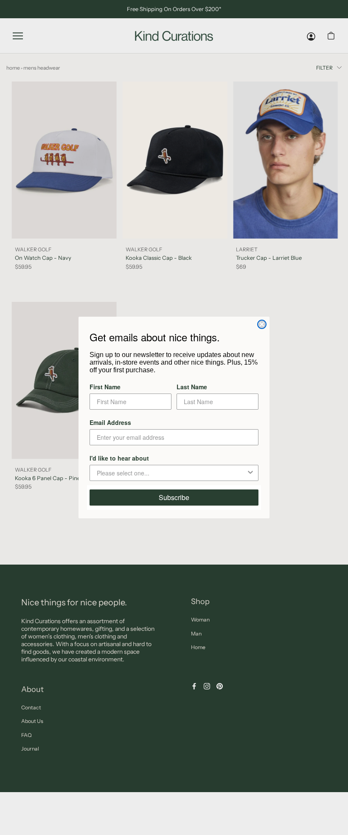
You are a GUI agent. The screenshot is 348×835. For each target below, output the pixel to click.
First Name (105, 386)
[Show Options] (250, 473)
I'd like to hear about (119, 458)
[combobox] (171, 473)
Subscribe (174, 497)
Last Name (192, 386)
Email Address (110, 422)
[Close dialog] (262, 324)
